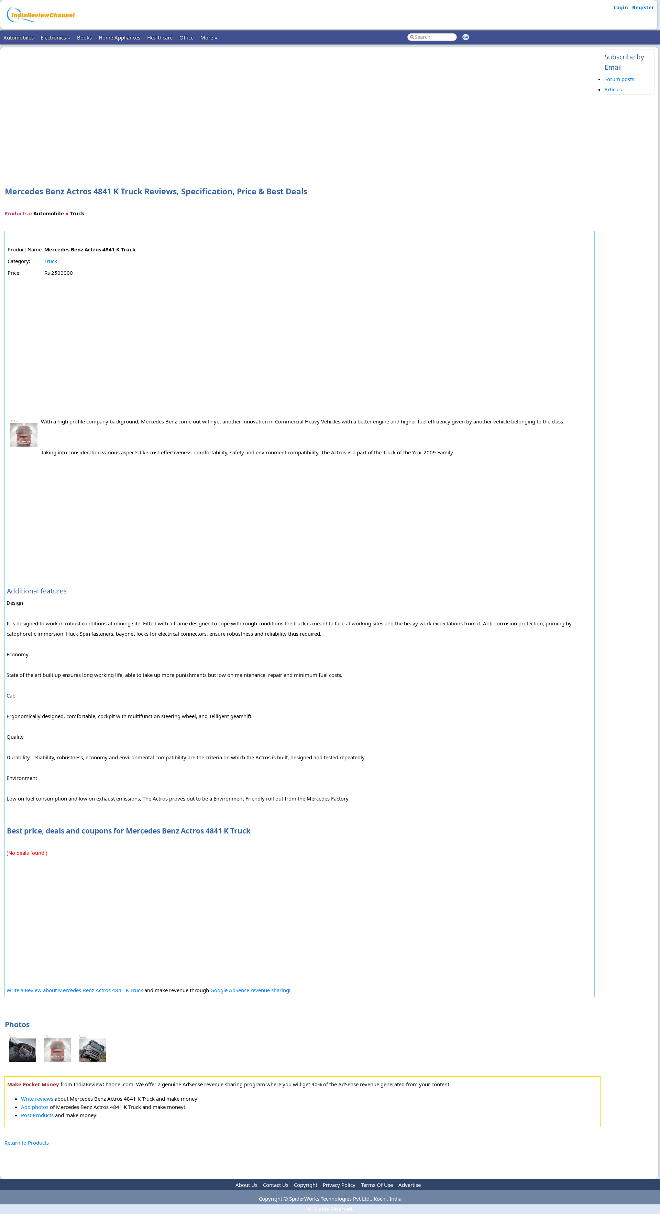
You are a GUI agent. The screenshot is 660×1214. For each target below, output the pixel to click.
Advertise (409, 1184)
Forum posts (619, 79)
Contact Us (275, 1184)
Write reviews (37, 1098)
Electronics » (55, 37)
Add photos (34, 1106)
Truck (50, 261)
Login (621, 7)
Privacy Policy (339, 1184)
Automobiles (18, 37)
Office (186, 37)
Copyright (305, 1184)
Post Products (37, 1115)
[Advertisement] (302, 106)
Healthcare (160, 37)
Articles (613, 89)
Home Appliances (119, 37)
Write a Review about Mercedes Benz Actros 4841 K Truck (75, 990)
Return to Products (26, 1142)
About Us (246, 1184)
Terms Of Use (377, 1184)
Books (84, 37)
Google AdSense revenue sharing (249, 990)
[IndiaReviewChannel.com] (40, 25)
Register (643, 7)
